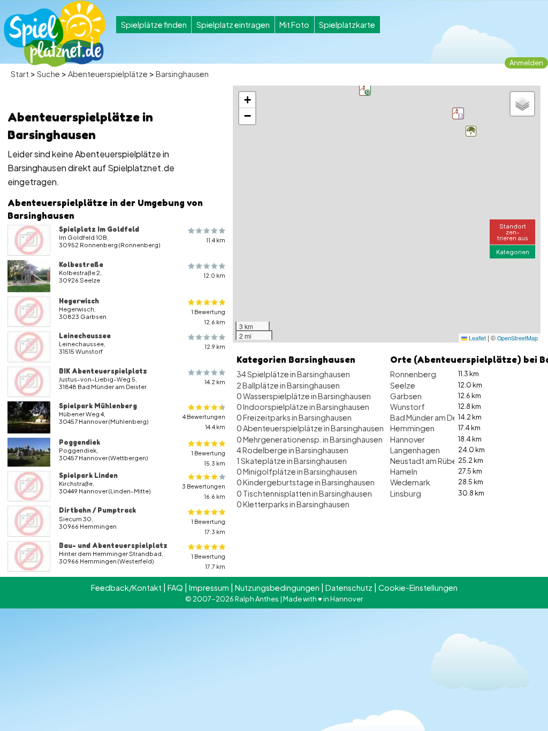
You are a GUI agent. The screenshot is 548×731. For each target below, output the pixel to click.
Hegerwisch (79, 300)
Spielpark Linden (88, 475)
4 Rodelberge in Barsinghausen (292, 450)
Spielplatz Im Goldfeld (99, 229)
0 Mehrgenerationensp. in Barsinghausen (310, 439)
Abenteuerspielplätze (108, 74)
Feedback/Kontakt (126, 587)
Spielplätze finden (154, 24)
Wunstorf (407, 407)
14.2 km (214, 381)
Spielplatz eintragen (233, 24)
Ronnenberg (413, 374)
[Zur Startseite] (54, 34)
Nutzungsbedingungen (277, 587)
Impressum (209, 587)
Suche (48, 74)
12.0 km (214, 275)
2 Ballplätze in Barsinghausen (288, 385)
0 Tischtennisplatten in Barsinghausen (304, 493)
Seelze (402, 385)
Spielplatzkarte (347, 24)
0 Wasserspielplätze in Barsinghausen (304, 396)
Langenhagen (415, 450)
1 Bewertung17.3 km (208, 526)
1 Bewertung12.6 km (208, 316)
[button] (471, 131)
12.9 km (214, 346)
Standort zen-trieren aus (512, 231)
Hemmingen (412, 428)
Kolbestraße (81, 264)
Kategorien (512, 251)
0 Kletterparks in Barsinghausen (293, 504)
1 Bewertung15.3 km (208, 458)
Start (20, 74)
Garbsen (406, 396)
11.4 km (215, 240)
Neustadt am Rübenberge (437, 461)
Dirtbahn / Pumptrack (97, 510)
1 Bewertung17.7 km (208, 561)
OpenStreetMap (517, 338)
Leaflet (476, 338)
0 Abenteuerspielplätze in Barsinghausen (310, 428)
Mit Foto (294, 24)
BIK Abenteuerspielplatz (103, 371)
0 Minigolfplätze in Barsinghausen (297, 471)
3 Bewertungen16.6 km (203, 491)
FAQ (175, 587)
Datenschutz (348, 587)
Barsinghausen (182, 74)
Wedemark (410, 482)
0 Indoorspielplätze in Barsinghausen (303, 407)
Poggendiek (79, 442)
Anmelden (526, 62)
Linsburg (405, 493)
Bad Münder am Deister (432, 417)
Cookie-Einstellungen (418, 587)
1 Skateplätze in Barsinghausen (292, 461)
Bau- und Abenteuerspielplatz (113, 545)
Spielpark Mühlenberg (98, 405)
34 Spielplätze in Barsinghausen (293, 374)
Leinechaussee (85, 335)
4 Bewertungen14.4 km (203, 421)
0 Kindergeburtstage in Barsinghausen (306, 482)
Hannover (407, 439)
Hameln (403, 471)
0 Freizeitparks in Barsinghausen (294, 417)
